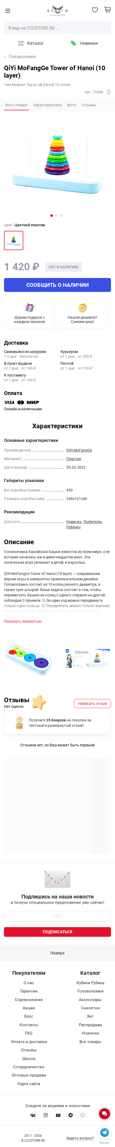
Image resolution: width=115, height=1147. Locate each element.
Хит (90, 1016)
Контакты (29, 1024)
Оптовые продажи (28, 1075)
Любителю (92, 522)
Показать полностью (22, 621)
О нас (29, 982)
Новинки (89, 43)
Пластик (73, 459)
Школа (28, 1058)
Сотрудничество (28, 1067)
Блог (28, 1016)
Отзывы (29, 1050)
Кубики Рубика (90, 982)
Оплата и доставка (29, 1041)
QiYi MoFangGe (79, 450)
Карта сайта (29, 1083)
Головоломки (22, 57)
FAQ (28, 1033)
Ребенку (73, 527)
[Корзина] (107, 10)
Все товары (90, 1041)
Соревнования (29, 999)
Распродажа (90, 1024)
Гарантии (28, 991)
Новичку (74, 522)
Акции (29, 1008)
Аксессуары (90, 999)
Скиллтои (90, 1008)
